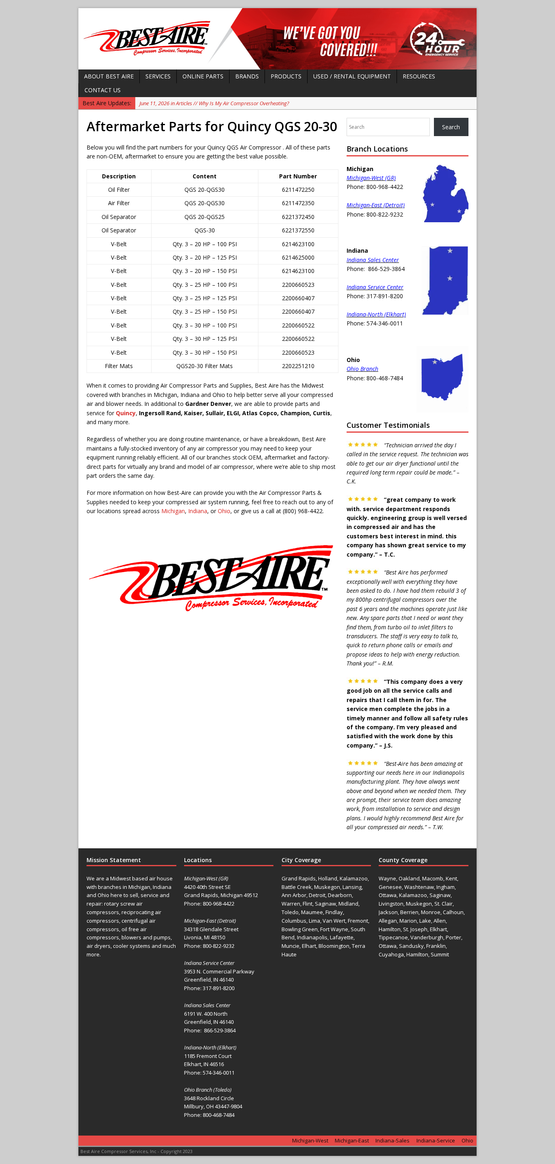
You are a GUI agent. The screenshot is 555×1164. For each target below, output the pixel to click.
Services (158, 76)
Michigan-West (310, 1140)
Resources (419, 76)
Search (451, 127)
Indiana (197, 511)
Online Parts (202, 76)
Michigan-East (352, 1140)
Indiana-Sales (392, 1140)
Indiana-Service (435, 1140)
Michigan (173, 511)
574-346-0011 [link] (218, 1072)
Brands (247, 76)
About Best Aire (109, 76)
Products (286, 76)
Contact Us (103, 90)
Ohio (224, 511)
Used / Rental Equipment (352, 76)
